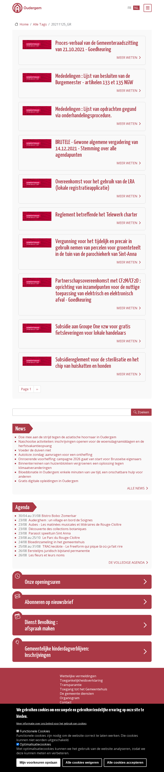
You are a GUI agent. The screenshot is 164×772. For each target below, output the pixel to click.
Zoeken (143, 412)
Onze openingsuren (42, 582)
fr (129, 8)
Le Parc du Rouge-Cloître (49, 537)
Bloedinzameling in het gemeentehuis (51, 542)
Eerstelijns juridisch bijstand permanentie (54, 551)
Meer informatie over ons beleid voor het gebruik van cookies (51, 723)
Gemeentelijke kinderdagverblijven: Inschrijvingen (57, 652)
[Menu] (148, 8)
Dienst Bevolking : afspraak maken (41, 626)
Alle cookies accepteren (125, 762)
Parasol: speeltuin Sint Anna (44, 533)
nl (136, 8)
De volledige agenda (127, 562)
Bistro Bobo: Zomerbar (47, 516)
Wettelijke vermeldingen (78, 676)
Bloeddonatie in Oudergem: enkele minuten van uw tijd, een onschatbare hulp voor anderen (80, 474)
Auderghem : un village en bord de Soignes (55, 520)
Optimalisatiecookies (35, 744)
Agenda (22, 507)
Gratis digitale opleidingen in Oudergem (48, 481)
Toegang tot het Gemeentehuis (83, 689)
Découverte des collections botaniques (52, 529)
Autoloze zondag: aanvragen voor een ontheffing (55, 454)
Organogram (69, 698)
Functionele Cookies (35, 731)
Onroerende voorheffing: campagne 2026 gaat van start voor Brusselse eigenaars (79, 459)
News (20, 429)
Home (24, 24)
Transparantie (71, 685)
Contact (65, 702)
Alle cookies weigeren (82, 762)
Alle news (136, 488)
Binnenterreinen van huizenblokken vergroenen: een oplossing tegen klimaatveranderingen (71, 465)
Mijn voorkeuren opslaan (38, 762)
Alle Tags (40, 24)
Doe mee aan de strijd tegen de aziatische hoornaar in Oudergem (67, 437)
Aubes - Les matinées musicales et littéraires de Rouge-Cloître (69, 524)
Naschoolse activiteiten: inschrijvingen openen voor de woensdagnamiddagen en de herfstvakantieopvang (81, 443)
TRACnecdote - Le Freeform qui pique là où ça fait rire (70, 546)
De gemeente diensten (77, 693)
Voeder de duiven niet (34, 450)
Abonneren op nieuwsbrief (49, 602)
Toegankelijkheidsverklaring (81, 680)
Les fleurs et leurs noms (41, 555)
